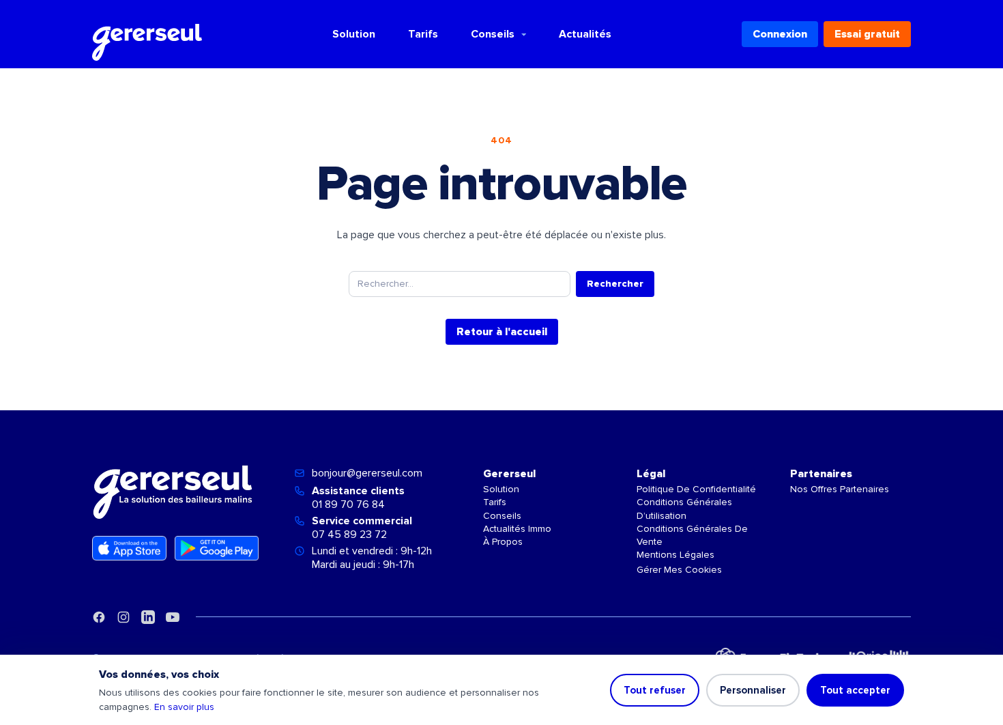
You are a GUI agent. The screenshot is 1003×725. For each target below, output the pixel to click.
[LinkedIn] (148, 617)
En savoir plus (184, 707)
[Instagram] (123, 617)
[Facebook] (99, 617)
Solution (353, 34)
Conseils (492, 34)
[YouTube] (172, 617)
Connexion (780, 34)
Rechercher (615, 283)
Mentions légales (675, 554)
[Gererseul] (147, 34)
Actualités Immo (517, 529)
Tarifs (423, 34)
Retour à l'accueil (501, 332)
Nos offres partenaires (839, 489)
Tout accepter (855, 690)
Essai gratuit (867, 34)
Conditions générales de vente (692, 535)
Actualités (585, 34)
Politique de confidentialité (696, 489)
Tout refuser (655, 690)
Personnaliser (753, 690)
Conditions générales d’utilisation (684, 508)
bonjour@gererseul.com (367, 473)
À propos (503, 542)
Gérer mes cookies (679, 569)
